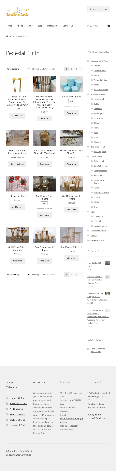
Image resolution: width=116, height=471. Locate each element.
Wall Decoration (101, 89)
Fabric (96, 75)
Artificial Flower (98, 94)
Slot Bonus (11, 61)
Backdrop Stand (98, 147)
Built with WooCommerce (18, 454)
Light (93, 211)
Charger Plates (100, 170)
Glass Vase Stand (101, 192)
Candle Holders (100, 166)
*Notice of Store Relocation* (98, 350)
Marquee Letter (100, 226)
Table (96, 84)
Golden (97, 104)
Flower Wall (99, 99)
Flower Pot (98, 175)
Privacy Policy (94, 414)
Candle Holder (100, 70)
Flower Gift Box (100, 80)
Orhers (94, 235)
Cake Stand (99, 161)
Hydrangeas (99, 113)
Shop (30, 25)
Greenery (98, 108)
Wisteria (97, 142)
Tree (96, 137)
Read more (71, 113)
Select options (17, 164)
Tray (96, 207)
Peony (96, 127)
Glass (96, 187)
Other (96, 123)
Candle (97, 65)
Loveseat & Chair (98, 230)
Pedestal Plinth (97, 240)
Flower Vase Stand (99, 181)
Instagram (52, 25)
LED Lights (98, 221)
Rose (96, 132)
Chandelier (98, 216)
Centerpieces (96, 156)
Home (9, 25)
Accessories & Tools (99, 61)
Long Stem (98, 118)
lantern (97, 197)
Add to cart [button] (17, 115)
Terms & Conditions (97, 418)
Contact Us (68, 25)
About (20, 25)
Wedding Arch (100, 151)
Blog (40, 25)
